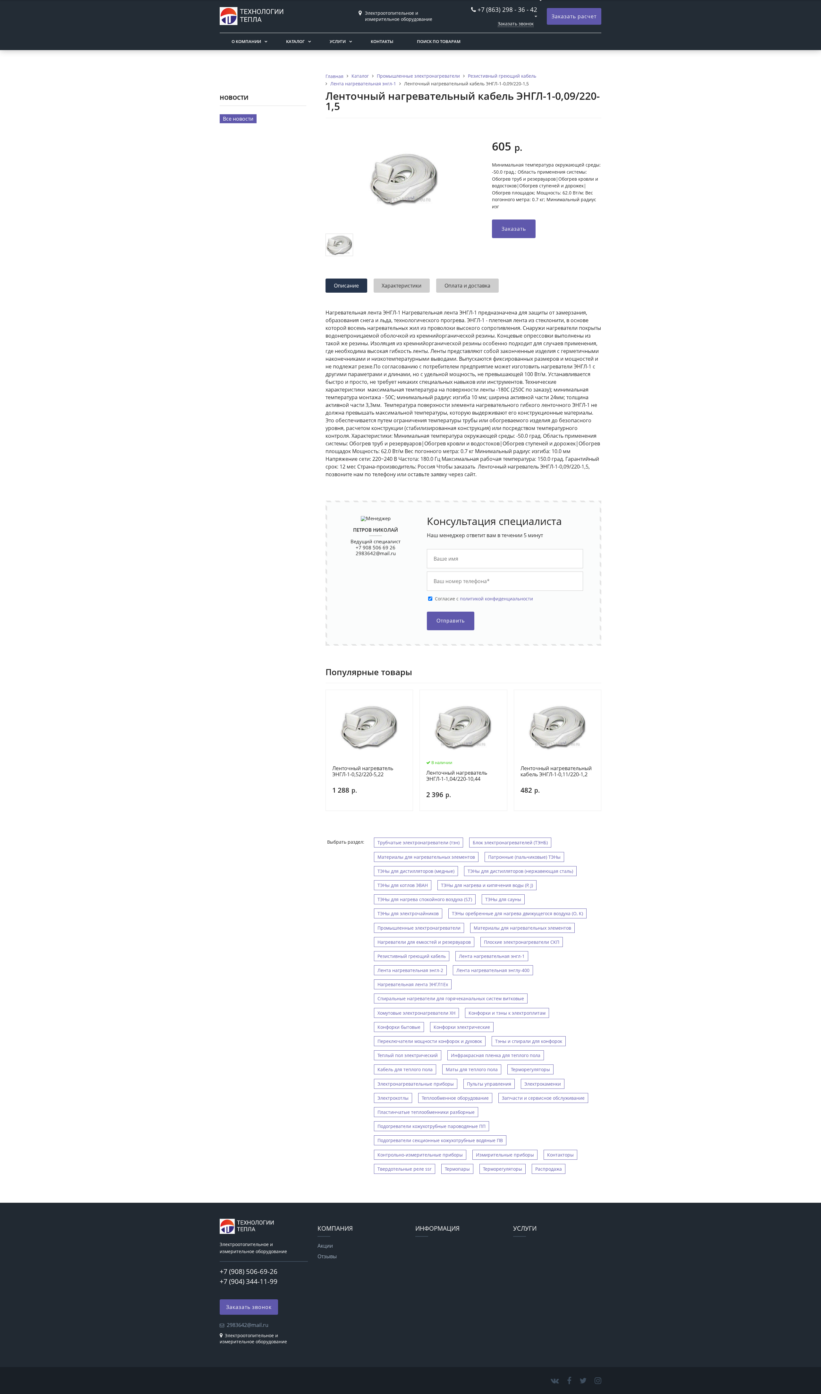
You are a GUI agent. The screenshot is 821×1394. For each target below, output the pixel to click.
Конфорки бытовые (398, 1027)
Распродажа (548, 1169)
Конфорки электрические (462, 1027)
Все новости (238, 118)
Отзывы (327, 1256)
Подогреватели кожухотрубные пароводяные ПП (431, 1126)
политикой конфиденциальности (496, 599)
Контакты (382, 41)
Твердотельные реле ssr (404, 1169)
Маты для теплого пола (472, 1069)
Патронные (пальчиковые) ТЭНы (524, 857)
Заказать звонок (516, 24)
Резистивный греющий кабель (411, 956)
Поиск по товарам (439, 41)
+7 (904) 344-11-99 (248, 1281)
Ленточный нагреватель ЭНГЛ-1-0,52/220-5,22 (362, 771)
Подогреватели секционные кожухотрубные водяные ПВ (440, 1140)
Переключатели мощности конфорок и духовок (429, 1041)
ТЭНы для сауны (503, 899)
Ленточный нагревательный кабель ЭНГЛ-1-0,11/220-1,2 (556, 771)
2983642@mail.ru (376, 553)
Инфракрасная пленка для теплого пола (495, 1055)
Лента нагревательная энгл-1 (492, 956)
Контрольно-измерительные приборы (420, 1155)
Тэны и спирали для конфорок (528, 1041)
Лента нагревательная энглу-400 (492, 970)
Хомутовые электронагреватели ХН (416, 1013)
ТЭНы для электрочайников (408, 913)
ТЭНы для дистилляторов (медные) (415, 871)
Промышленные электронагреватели (419, 928)
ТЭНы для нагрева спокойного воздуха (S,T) (424, 899)
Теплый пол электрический (407, 1055)
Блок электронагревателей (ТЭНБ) (510, 842)
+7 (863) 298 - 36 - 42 (507, 9)
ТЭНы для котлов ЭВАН (402, 885)
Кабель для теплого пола (405, 1069)
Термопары (457, 1169)
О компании (246, 41)
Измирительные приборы (505, 1155)
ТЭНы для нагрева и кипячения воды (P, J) (487, 885)
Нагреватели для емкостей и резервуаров (424, 942)
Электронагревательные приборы (415, 1084)
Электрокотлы (393, 1098)
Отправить (450, 621)
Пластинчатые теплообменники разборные (426, 1112)
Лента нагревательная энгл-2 (410, 970)
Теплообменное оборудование (455, 1098)
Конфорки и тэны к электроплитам (507, 1013)
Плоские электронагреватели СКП (521, 942)
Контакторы (560, 1155)
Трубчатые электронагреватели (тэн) (418, 842)
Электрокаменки (542, 1084)
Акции (325, 1245)
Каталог (295, 41)
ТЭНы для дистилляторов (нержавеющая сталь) (520, 871)
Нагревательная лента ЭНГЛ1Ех (412, 984)
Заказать (514, 228)
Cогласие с (484, 599)
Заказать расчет (574, 16)
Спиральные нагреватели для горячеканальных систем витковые (450, 998)
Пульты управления (489, 1084)
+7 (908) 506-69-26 (248, 1271)
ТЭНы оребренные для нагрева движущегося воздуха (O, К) (517, 913)
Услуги (338, 41)
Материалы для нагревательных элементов (426, 857)
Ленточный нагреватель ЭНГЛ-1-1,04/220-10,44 (456, 776)
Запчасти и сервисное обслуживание (543, 1098)
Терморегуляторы (530, 1069)
